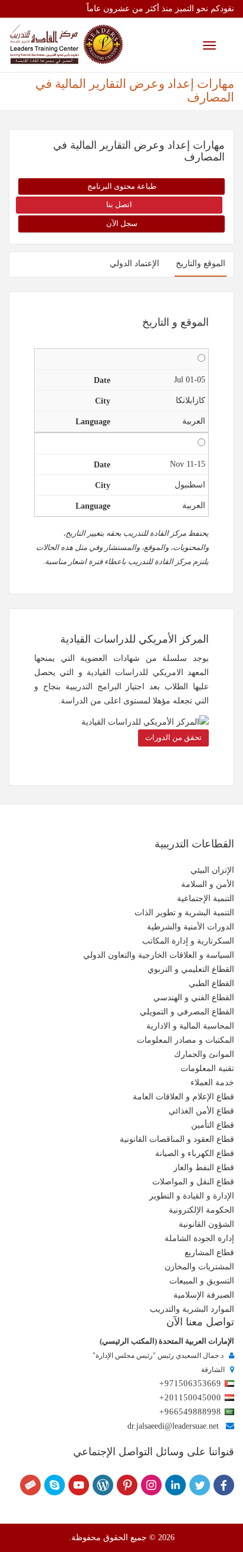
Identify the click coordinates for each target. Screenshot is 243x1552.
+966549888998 (190, 1411)
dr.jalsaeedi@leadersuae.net (173, 1426)
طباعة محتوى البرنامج (121, 186)
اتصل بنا (119, 204)
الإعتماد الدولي (134, 263)
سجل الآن (121, 223)
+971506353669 (190, 1383)
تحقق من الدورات (173, 737)
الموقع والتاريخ (200, 263)
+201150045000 (190, 1397)
